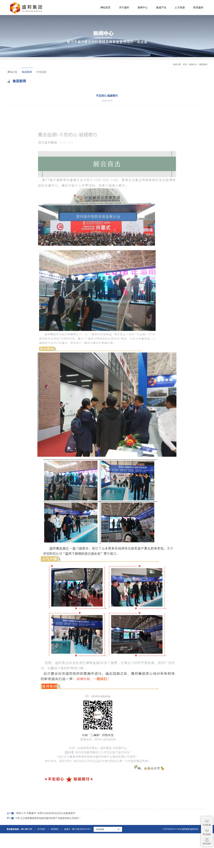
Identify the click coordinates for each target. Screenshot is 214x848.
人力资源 (179, 7)
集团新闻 (27, 72)
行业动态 (41, 72)
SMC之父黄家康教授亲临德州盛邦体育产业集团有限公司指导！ (48, 818)
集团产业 (161, 7)
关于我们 (41, 829)
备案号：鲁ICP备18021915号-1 (77, 829)
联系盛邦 (198, 7)
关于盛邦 (124, 7)
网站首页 (105, 7)
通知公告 (12, 72)
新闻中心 (142, 7)
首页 (185, 64)
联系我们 (55, 829)
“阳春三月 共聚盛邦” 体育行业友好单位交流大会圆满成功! (45, 813)
